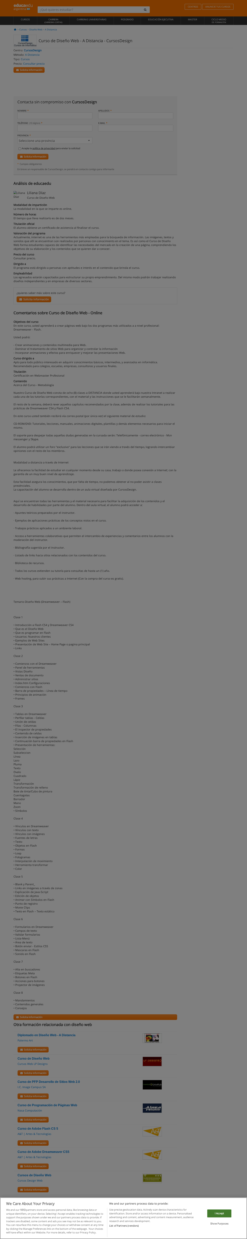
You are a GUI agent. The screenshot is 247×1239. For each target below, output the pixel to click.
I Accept (219, 1213)
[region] (123, 1218)
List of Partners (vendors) (124, 1225)
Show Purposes (219, 1223)
